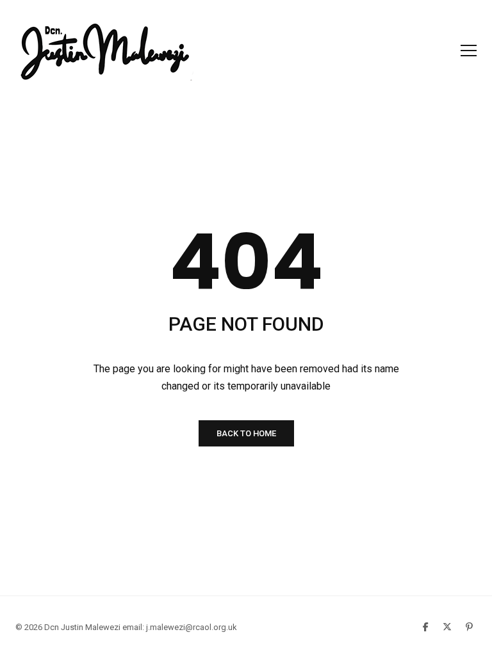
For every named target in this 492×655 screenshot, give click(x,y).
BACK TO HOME (246, 433)
